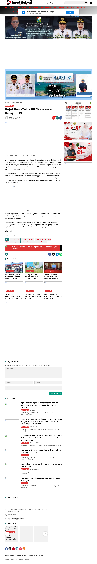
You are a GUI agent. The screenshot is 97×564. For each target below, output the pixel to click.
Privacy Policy (9, 556)
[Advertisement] (48, 53)
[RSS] (23, 548)
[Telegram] (57, 254)
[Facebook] (49, 254)
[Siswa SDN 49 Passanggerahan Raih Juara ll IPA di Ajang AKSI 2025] (14, 287)
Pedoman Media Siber (36, 556)
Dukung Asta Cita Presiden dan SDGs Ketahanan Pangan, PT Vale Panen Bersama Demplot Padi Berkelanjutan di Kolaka (33, 276)
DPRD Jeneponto (28, 239)
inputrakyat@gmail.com (16, 519)
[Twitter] (53, 254)
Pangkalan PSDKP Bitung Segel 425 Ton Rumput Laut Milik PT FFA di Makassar (11, 538)
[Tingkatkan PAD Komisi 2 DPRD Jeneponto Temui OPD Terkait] (34, 287)
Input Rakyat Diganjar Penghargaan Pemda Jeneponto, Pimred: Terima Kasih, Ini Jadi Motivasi (12, 276)
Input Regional (9, 105)
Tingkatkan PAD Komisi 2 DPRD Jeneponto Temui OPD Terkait (33, 296)
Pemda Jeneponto (13, 242)
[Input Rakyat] (22, 3)
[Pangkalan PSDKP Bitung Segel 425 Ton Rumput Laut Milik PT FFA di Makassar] (11, 530)
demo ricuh (15, 239)
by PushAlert (75, 16)
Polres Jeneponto (28, 242)
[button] (86, 2)
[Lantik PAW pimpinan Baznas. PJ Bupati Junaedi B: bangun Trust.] (53, 287)
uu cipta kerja (42, 242)
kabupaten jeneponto (44, 239)
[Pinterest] (13, 548)
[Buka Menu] (91, 3)
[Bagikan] (60, 118)
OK (70, 12)
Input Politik (49, 291)
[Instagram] (20, 548)
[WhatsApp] (60, 254)
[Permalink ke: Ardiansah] (7, 118)
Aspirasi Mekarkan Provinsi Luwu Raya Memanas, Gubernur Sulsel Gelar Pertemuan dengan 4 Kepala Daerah (53, 276)
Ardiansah (12, 117)
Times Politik (19, 501)
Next (61, 12)
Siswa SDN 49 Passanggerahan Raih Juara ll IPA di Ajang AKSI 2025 (13, 296)
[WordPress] (16, 548)
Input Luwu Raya (10, 532)
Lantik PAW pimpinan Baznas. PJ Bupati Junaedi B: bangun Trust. (53, 296)
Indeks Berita (21, 556)
